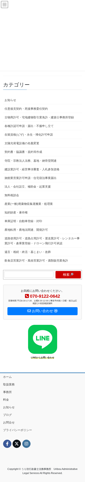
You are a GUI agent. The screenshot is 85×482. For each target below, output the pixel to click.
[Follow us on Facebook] (7, 444)
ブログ (7, 414)
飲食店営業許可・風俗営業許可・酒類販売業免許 (36, 260)
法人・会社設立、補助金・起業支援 (28, 186)
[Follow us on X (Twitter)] (17, 444)
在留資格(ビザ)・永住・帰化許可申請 (29, 134)
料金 (6, 399)
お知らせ (10, 100)
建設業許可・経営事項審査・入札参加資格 (32, 169)
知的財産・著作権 (16, 212)
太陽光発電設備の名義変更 (22, 143)
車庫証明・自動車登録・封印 (23, 221)
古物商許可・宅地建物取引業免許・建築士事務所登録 (39, 117)
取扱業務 (9, 384)
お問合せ (9, 422)
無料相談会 (12, 195)
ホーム (7, 376)
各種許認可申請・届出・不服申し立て (29, 126)
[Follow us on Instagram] (26, 444)
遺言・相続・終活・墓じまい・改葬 (28, 252)
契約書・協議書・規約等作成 (23, 151)
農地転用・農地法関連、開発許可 (26, 229)
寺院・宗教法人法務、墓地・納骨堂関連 (31, 160)
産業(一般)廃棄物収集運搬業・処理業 (29, 203)
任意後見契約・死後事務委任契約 (26, 108)
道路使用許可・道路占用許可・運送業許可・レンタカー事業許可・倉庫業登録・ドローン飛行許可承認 (42, 241)
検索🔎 (68, 274)
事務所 (7, 392)
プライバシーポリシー (17, 430)
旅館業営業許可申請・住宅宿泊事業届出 (31, 178)
